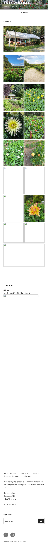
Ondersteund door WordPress (14, 541)
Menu (25, 13)
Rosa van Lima (16, 3)
